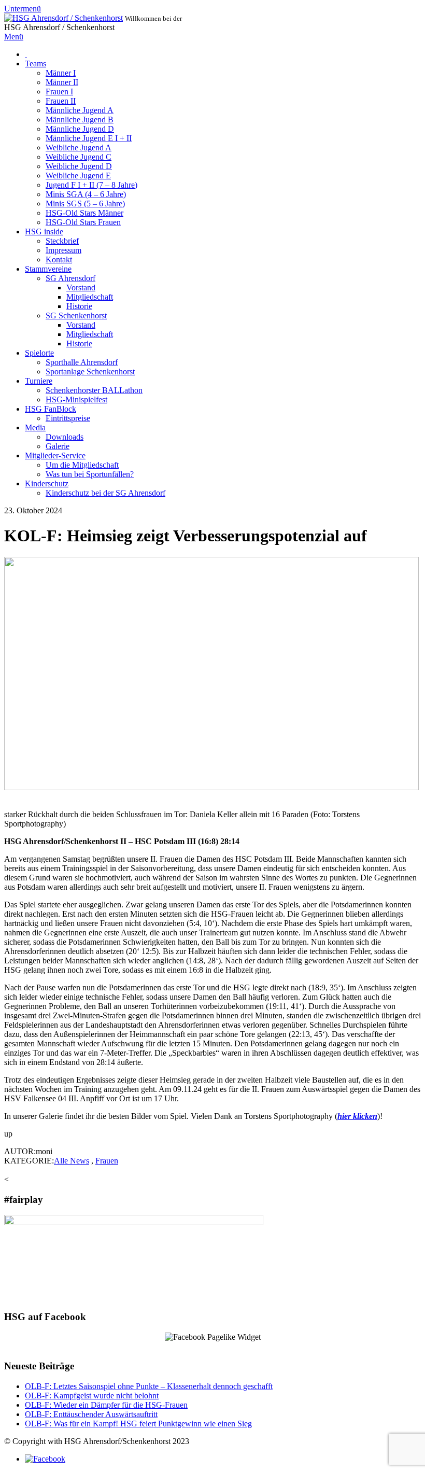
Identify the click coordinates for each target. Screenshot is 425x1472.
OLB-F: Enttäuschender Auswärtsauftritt (91, 1414)
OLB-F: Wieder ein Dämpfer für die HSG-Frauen (106, 1404)
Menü (13, 36)
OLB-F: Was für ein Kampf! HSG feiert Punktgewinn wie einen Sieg (138, 1423)
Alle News (71, 1160)
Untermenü (22, 8)
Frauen (106, 1160)
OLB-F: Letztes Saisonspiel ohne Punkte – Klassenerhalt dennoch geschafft (149, 1386)
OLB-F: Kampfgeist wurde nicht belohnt (92, 1395)
